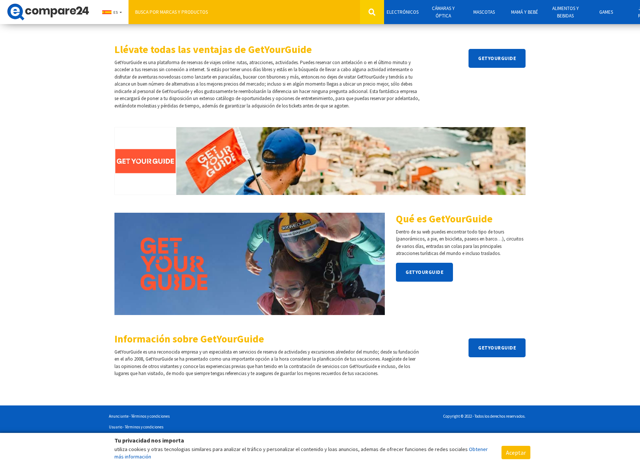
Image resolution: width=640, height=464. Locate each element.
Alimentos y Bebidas (565, 12)
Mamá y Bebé (524, 12)
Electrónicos (403, 12)
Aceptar (516, 452)
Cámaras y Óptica (443, 12)
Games (606, 12)
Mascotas (484, 12)
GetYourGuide (497, 58)
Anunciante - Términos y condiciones (139, 416)
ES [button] (116, 12)
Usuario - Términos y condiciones (136, 427)
